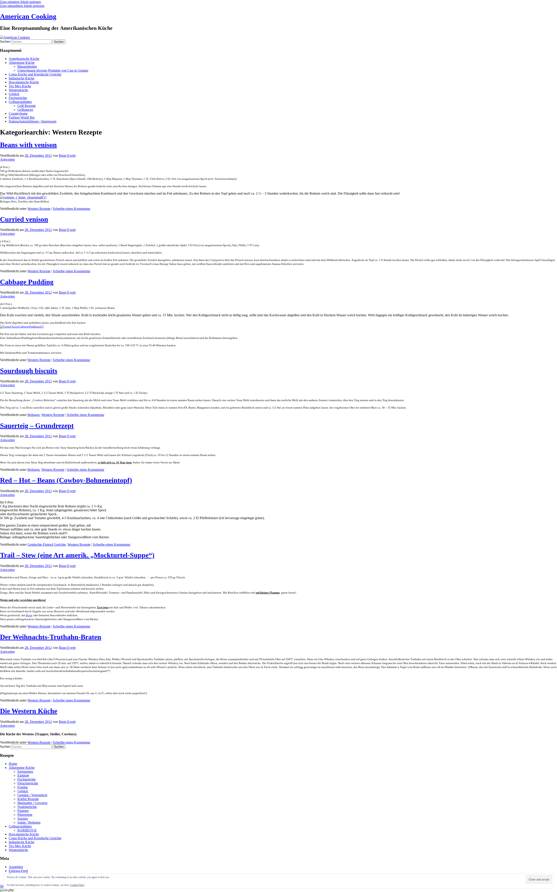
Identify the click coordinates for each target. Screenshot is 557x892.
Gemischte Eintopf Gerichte (46, 544)
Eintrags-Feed (18, 871)
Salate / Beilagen (28, 822)
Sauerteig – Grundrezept (37, 425)
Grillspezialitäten (20, 102)
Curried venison (24, 219)
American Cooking (28, 16)
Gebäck (14, 94)
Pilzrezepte (24, 814)
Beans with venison (28, 145)
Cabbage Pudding (27, 282)
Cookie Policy (77, 885)
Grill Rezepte (26, 106)
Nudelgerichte (27, 807)
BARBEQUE (27, 830)
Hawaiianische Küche (24, 82)
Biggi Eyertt (67, 155)
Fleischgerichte (27, 783)
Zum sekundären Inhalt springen (22, 6)
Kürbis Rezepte (28, 799)
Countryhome (18, 113)
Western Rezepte (38, 208)
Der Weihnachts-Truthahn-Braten (50, 637)
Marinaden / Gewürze (32, 803)
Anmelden (16, 867)
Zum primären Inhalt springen (20, 2)
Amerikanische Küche (24, 59)
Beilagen (33, 415)
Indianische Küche (21, 78)
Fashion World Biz (22, 117)
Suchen (5, 41)
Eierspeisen (25, 771)
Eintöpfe (23, 775)
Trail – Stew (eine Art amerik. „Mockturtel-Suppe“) (77, 555)
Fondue (22, 787)
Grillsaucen (25, 109)
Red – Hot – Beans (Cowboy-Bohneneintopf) (66, 480)
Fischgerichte (18, 98)
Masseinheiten (27, 66)
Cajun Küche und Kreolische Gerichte (35, 74)
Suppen (22, 818)
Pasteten (23, 811)
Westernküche (18, 90)
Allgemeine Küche (22, 62)
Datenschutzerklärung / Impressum (32, 121)
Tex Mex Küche (20, 86)
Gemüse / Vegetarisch (32, 795)
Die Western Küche (28, 711)
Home (13, 764)
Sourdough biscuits (28, 371)
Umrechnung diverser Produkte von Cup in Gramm (52, 70)
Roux (29, 615)
